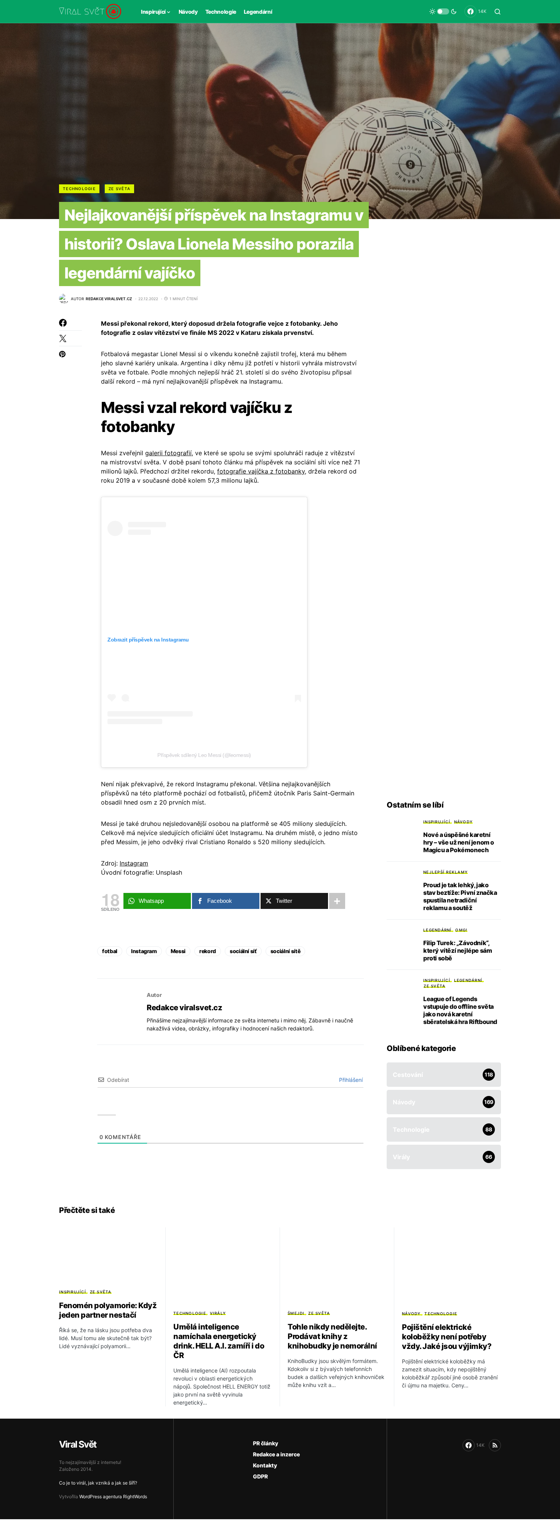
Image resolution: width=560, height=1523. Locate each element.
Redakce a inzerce (276, 1454)
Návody (463, 821)
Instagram (134, 863)
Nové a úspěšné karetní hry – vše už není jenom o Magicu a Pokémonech (458, 842)
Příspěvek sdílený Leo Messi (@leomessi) (204, 755)
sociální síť (243, 951)
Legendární (437, 930)
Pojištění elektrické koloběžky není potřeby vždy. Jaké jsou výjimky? (446, 1337)
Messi (178, 951)
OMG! (461, 930)
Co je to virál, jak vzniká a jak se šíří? (98, 1483)
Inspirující (436, 821)
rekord (207, 951)
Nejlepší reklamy (445, 872)
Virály (218, 1313)
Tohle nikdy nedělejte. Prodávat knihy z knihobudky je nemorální (332, 1336)
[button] (443, 11)
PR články (265, 1443)
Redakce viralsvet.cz (184, 1007)
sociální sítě (285, 951)
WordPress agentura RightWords (113, 1496)
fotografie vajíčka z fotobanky (261, 471)
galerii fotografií (168, 453)
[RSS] (495, 1445)
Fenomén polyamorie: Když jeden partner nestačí (108, 1310)
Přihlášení (350, 1080)
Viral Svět (77, 1444)
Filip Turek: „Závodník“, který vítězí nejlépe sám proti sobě (457, 950)
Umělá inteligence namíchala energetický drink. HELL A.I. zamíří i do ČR (218, 1341)
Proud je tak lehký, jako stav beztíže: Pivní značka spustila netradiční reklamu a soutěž (460, 896)
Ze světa (119, 188)
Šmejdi (296, 1313)
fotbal (109, 951)
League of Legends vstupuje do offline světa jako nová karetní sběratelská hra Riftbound (460, 1010)
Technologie (79, 188)
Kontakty (265, 1465)
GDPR (260, 1476)
